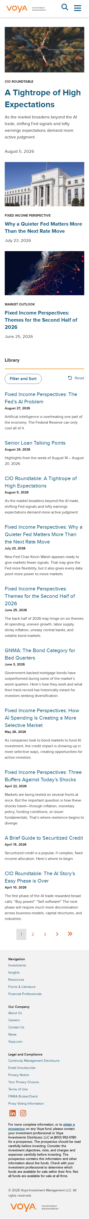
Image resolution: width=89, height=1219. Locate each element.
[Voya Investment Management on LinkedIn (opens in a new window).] (12, 1113)
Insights (14, 973)
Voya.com (15, 1042)
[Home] (26, 16)
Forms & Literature (22, 987)
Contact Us (16, 1027)
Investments (17, 965)
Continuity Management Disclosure (34, 1061)
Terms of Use (18, 1089)
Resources (16, 980)
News (12, 1034)
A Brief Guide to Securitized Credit (44, 838)
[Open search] (64, 7)
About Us (15, 1013)
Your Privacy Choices (23, 1082)
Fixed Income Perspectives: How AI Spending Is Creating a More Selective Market (42, 717)
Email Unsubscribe (22, 1068)
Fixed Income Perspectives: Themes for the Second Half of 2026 (41, 320)
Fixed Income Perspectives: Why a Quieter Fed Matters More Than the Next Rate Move (44, 534)
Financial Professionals (25, 994)
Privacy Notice (18, 1075)
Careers (14, 1020)
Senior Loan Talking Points (35, 443)
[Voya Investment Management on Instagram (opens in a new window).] (23, 1113)
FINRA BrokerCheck (23, 1096)
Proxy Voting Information (26, 1104)
